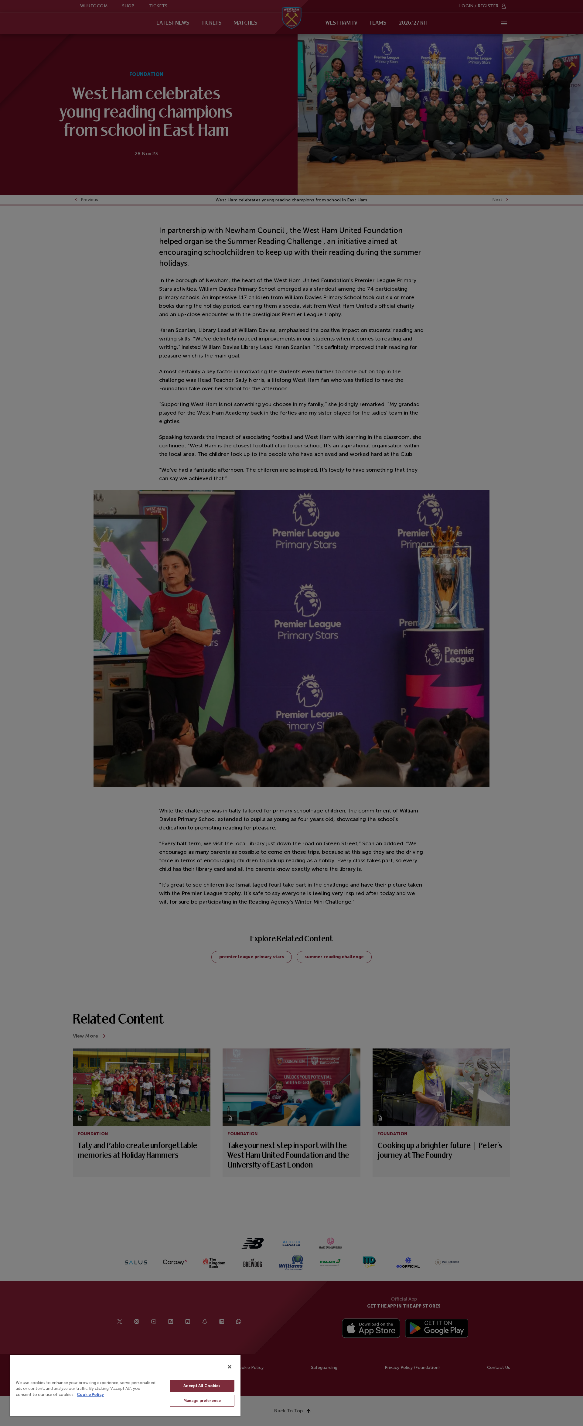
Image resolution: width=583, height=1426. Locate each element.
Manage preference (202, 1400)
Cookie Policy (90, 1394)
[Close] (229, 1366)
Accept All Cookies (201, 1385)
